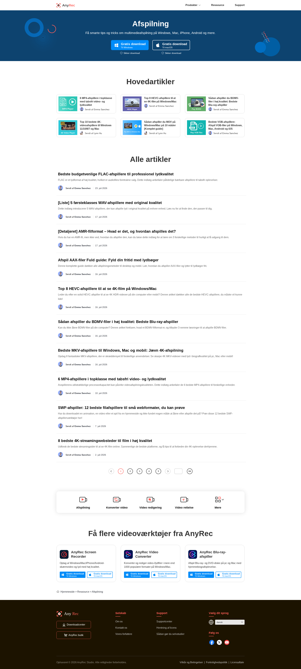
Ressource (217, 5)
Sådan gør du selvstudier (170, 634)
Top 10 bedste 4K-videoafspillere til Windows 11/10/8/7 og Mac (95, 125)
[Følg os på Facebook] (212, 642)
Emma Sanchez (101, 109)
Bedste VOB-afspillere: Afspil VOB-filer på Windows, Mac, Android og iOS (225, 125)
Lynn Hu (98, 133)
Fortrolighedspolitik (216, 662)
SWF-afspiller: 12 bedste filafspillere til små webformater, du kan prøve (121, 408)
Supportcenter (164, 621)
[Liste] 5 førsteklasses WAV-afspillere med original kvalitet (110, 203)
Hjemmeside (68, 591)
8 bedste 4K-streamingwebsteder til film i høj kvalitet (105, 441)
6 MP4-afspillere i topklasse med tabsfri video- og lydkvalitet (96, 101)
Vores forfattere (123, 634)
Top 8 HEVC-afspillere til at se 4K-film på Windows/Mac (160, 100)
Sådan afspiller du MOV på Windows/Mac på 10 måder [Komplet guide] (160, 125)
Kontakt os (121, 627)
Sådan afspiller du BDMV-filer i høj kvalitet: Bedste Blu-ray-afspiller (223, 101)
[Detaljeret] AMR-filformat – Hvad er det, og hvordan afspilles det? (117, 231)
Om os (119, 621)
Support (240, 5)
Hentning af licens (166, 627)
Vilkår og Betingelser (191, 662)
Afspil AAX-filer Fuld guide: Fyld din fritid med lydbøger (108, 260)
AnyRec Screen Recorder (83, 554)
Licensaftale (237, 662)
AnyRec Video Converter (146, 554)
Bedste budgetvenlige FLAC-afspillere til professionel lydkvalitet (116, 174)
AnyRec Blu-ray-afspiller (213, 554)
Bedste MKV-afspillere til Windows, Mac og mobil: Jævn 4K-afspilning (120, 350)
